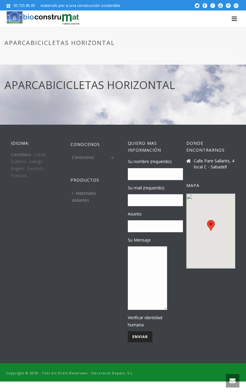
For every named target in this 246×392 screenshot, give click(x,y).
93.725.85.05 (24, 5)
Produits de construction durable (55, 55)
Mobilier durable (114, 55)
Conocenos (83, 157)
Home (9, 55)
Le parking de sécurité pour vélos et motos (182, 55)
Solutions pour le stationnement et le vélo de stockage (63, 59)
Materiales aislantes (84, 196)
